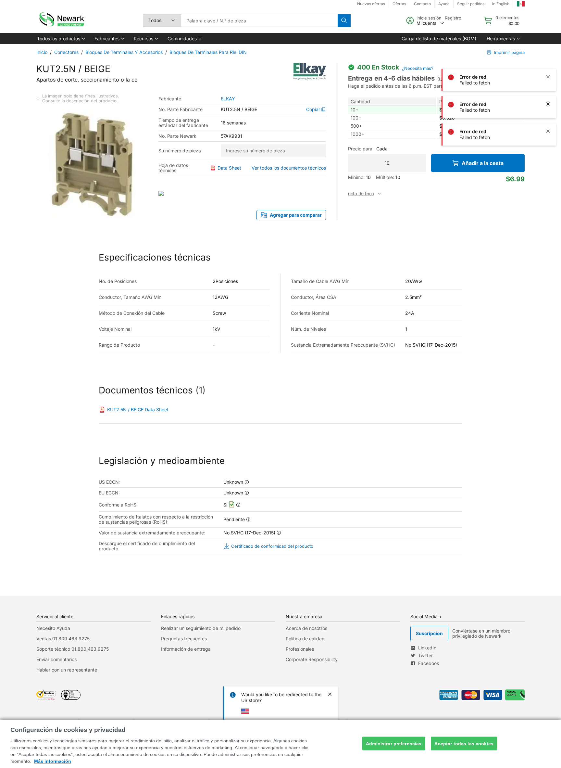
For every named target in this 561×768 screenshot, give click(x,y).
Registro (453, 17)
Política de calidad (305, 638)
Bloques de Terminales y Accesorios (124, 52)
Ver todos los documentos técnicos (289, 168)
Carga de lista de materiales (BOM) (439, 38)
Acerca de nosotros (306, 628)
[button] (60, 38)
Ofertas (399, 3)
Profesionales (300, 649)
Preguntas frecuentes (184, 638)
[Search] (344, 20)
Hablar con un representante (66, 669)
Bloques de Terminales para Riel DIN (208, 52)
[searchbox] (259, 20)
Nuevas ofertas (371, 3)
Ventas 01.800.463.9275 (63, 638)
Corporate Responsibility (312, 659)
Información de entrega (186, 649)
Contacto (422, 3)
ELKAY (228, 98)
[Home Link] (61, 20)
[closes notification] (548, 49)
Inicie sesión (429, 17)
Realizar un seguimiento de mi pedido (201, 628)
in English (500, 3)
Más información (52, 761)
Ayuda (444, 3)
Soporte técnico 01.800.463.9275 (72, 649)
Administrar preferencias (393, 743)
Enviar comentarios (56, 659)
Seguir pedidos (470, 3)
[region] (280, 744)
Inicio (41, 52)
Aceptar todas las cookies (463, 743)
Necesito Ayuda (53, 628)
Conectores (66, 52)
